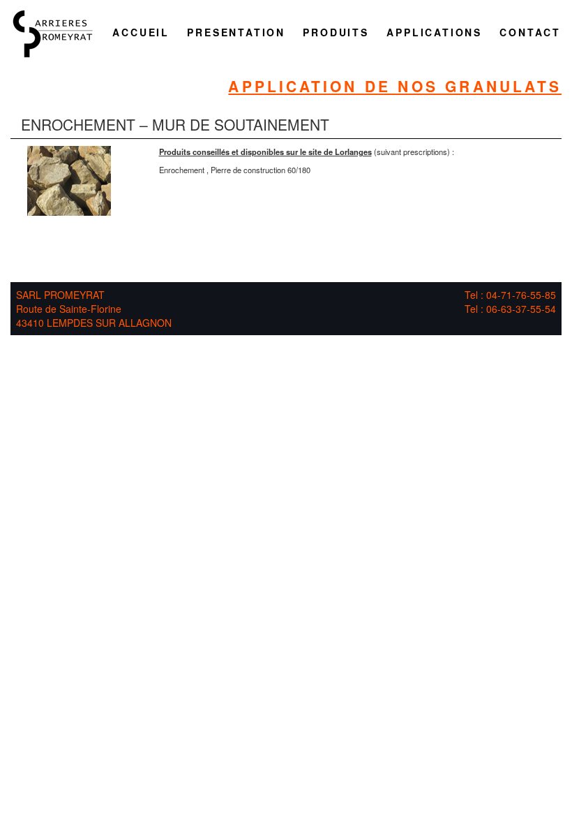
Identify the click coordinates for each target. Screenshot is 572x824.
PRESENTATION (236, 32)
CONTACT (530, 32)
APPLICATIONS (434, 32)
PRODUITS (335, 32)
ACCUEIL (141, 32)
